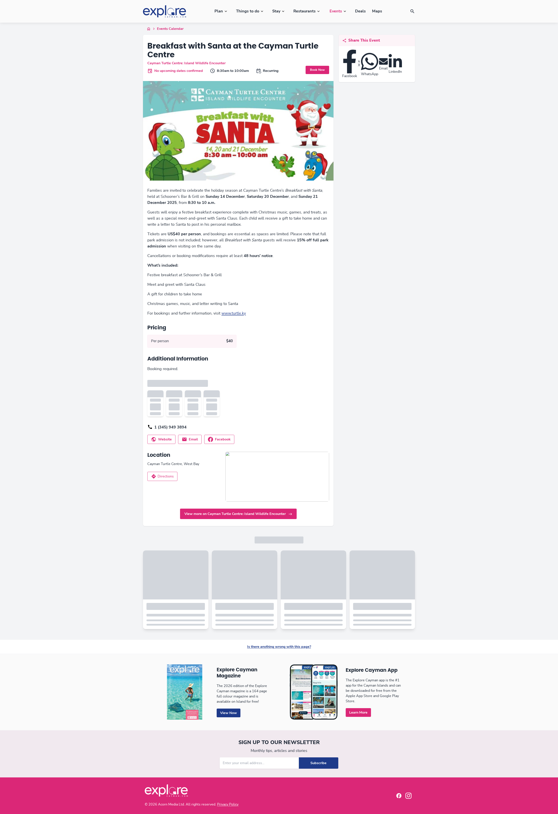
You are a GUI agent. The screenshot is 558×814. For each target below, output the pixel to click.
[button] (412, 11)
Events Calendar (170, 28)
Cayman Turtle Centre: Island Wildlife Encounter (186, 63)
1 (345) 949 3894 (170, 427)
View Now (228, 713)
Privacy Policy (227, 804)
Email (193, 439)
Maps (377, 11)
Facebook (223, 439)
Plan (218, 11)
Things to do (247, 11)
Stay (276, 11)
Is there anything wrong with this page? (279, 646)
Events (336, 11)
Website (165, 439)
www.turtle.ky (233, 313)
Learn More (358, 712)
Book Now (317, 69)
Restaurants (304, 11)
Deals (360, 11)
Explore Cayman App (372, 670)
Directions (166, 476)
